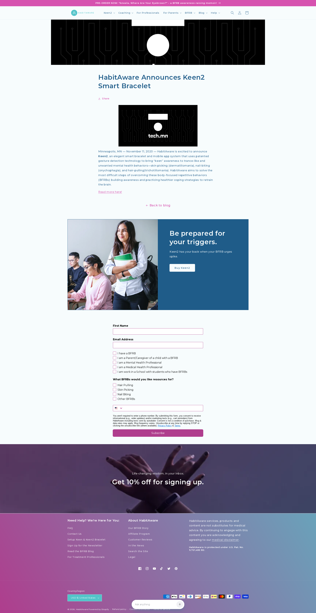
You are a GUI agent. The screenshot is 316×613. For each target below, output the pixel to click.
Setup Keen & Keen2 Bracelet (86, 539)
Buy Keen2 (182, 267)
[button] (109, 12)
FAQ (70, 528)
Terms (177, 425)
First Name (120, 325)
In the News (136, 545)
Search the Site (138, 551)
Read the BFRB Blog (80, 551)
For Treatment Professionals (86, 557)
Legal (131, 557)
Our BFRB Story (138, 528)
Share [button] (105, 98)
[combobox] (118, 408)
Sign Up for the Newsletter (84, 545)
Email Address (123, 339)
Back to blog (160, 205)
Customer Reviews (140, 539)
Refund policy (119, 609)
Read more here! (110, 192)
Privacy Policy (165, 425)
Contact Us (74, 533)
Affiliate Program (139, 533)
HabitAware (82, 609)
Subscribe (158, 433)
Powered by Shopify (99, 609)
